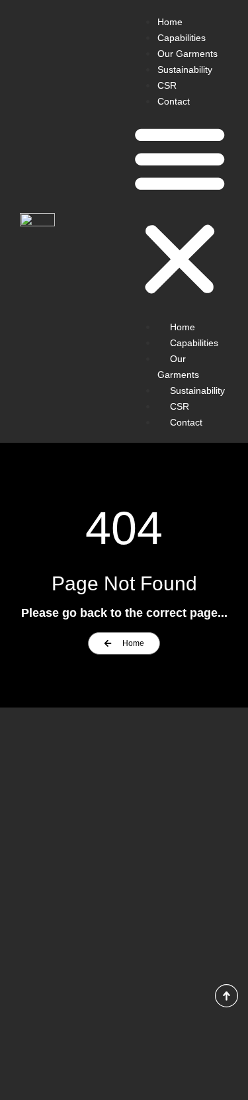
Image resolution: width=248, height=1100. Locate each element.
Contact (173, 101)
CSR (167, 85)
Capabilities (181, 37)
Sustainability (184, 69)
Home (170, 22)
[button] (180, 210)
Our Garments (187, 53)
